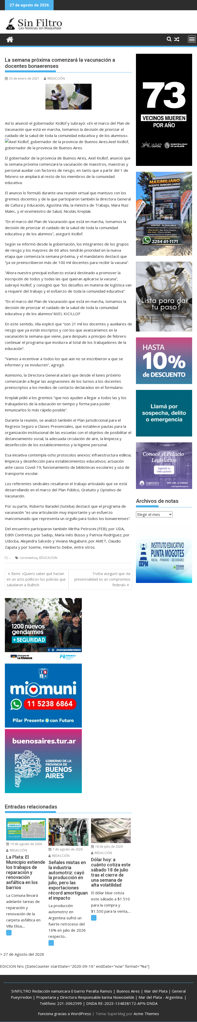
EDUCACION (48, 558)
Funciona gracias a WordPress (64, 1013)
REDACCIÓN (56, 78)
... (10, 558)
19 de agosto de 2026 (25, 844)
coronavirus (28, 558)
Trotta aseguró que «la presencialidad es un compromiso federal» (102, 579)
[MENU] (192, 39)
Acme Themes (146, 1013)
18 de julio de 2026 (108, 846)
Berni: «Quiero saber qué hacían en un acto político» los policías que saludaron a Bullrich (36, 579)
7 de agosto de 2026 (67, 849)
